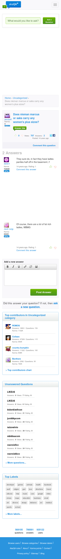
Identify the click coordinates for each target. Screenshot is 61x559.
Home (8, 97)
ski (8, 502)
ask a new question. (39, 305)
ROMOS (16, 325)
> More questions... (16, 462)
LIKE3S (11, 391)
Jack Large (9, 228)
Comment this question (44, 145)
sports (9, 507)
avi (41, 502)
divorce (15, 502)
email (46, 498)
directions (39, 489)
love (30, 489)
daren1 (7, 163)
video (48, 493)
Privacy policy (23, 553)
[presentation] (7, 267)
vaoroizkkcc (13, 453)
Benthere (16, 358)
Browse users (14, 543)
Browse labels (46, 543)
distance (33, 502)
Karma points (35, 548)
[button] (7, 267)
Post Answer (43, 292)
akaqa (24, 502)
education (26, 498)
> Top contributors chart (19, 370)
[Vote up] (15, 135)
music (25, 493)
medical (49, 502)
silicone (9, 493)
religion (16, 489)
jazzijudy (9, 119)
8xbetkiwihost (14, 409)
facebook (47, 484)
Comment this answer (26, 169)
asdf (8, 489)
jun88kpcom (13, 418)
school (17, 507)
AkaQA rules (15, 548)
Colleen (16, 336)
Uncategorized (20, 97)
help (17, 493)
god (24, 489)
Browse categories (30, 543)
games (20, 484)
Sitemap (34, 553)
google (40, 493)
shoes (9, 498)
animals (29, 484)
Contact (47, 548)
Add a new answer (14, 261)
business (37, 498)
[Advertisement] (30, 64)
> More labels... (14, 513)
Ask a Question (49, 20)
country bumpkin (20, 347)
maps (17, 498)
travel (49, 489)
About (25, 548)
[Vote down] (22, 135)
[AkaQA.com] (11, 5)
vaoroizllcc (13, 444)
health (38, 484)
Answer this (20, 128)
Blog (42, 553)
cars (32, 493)
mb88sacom (13, 436)
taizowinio (12, 427)
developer (10, 484)
